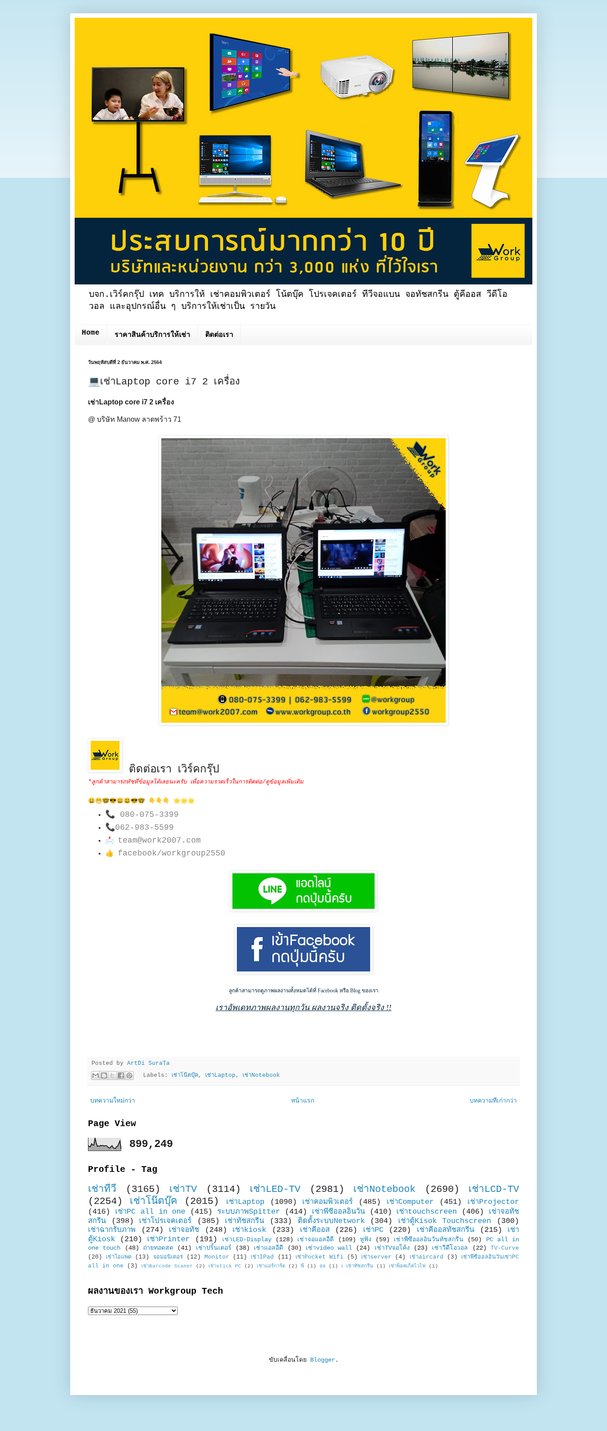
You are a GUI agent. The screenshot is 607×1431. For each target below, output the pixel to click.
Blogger (322, 1359)
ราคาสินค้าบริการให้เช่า (152, 335)
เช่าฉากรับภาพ (112, 1230)
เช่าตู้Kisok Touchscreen (444, 1221)
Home (91, 333)
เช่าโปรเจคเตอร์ (165, 1221)
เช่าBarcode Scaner (167, 1266)
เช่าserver (376, 1257)
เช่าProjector (493, 1202)
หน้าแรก (302, 1100)
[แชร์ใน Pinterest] (129, 1075)
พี (302, 1266)
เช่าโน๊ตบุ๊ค (185, 1075)
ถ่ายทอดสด (158, 1247)
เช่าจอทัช (184, 1230)
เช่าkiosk (249, 1230)
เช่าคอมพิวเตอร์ (327, 1202)
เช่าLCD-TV (493, 1189)
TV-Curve (505, 1248)
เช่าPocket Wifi (319, 1257)
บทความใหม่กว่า (112, 1100)
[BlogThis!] (104, 1075)
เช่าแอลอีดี (268, 1247)
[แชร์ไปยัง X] (112, 1075)
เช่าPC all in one (150, 1211)
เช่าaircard (426, 1257)
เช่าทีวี (102, 1189)
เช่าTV (183, 1189)
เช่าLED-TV (275, 1189)
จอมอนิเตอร (168, 1257)
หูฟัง (365, 1239)
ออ (322, 1266)
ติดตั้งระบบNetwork (331, 1221)
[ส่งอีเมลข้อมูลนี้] (95, 1075)
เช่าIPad (262, 1257)
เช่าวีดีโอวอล (450, 1247)
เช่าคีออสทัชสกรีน (445, 1230)
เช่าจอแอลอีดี (315, 1239)
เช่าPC (373, 1230)
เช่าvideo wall (329, 1247)
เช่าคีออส (315, 1230)
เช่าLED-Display (247, 1239)
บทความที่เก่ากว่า (493, 1100)
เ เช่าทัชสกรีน (357, 1266)
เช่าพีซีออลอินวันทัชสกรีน (428, 1239)
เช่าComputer (410, 1202)
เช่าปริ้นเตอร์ (214, 1247)
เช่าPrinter (168, 1239)
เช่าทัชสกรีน (244, 1221)
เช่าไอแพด (119, 1257)
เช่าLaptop (220, 1075)
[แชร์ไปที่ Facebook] (120, 1075)
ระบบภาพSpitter (248, 1211)
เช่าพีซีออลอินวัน (338, 1211)
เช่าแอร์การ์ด (271, 1266)
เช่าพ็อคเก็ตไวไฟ (407, 1266)
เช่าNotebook (261, 1075)
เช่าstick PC (224, 1266)
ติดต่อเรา (219, 335)
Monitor (216, 1257)
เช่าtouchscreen (426, 1211)
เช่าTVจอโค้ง (392, 1247)
